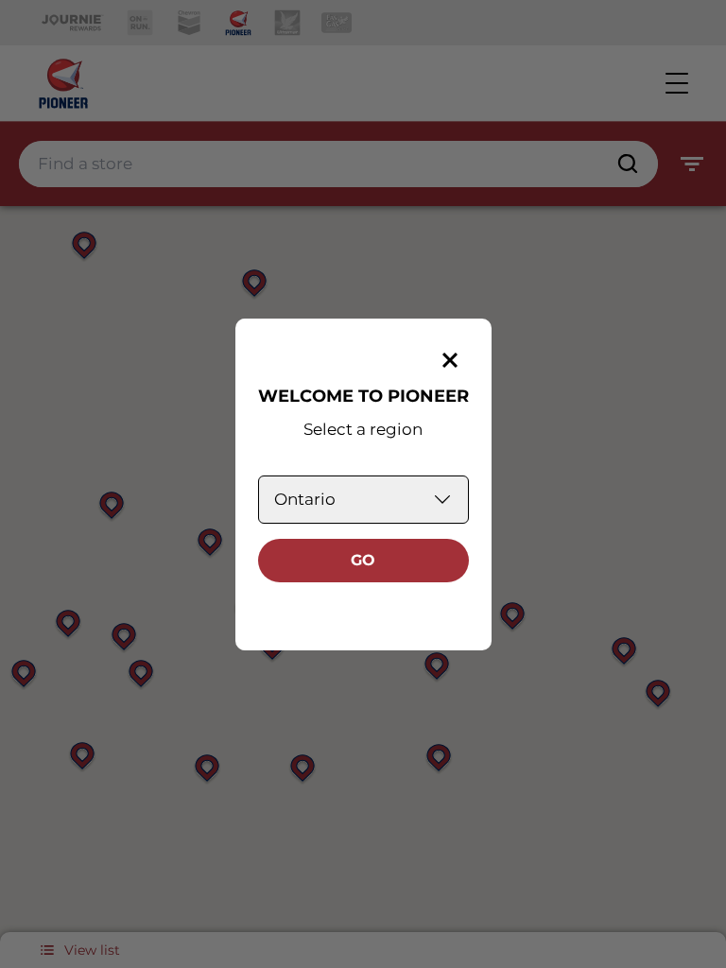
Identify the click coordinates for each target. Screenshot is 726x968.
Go (363, 560)
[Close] (450, 360)
